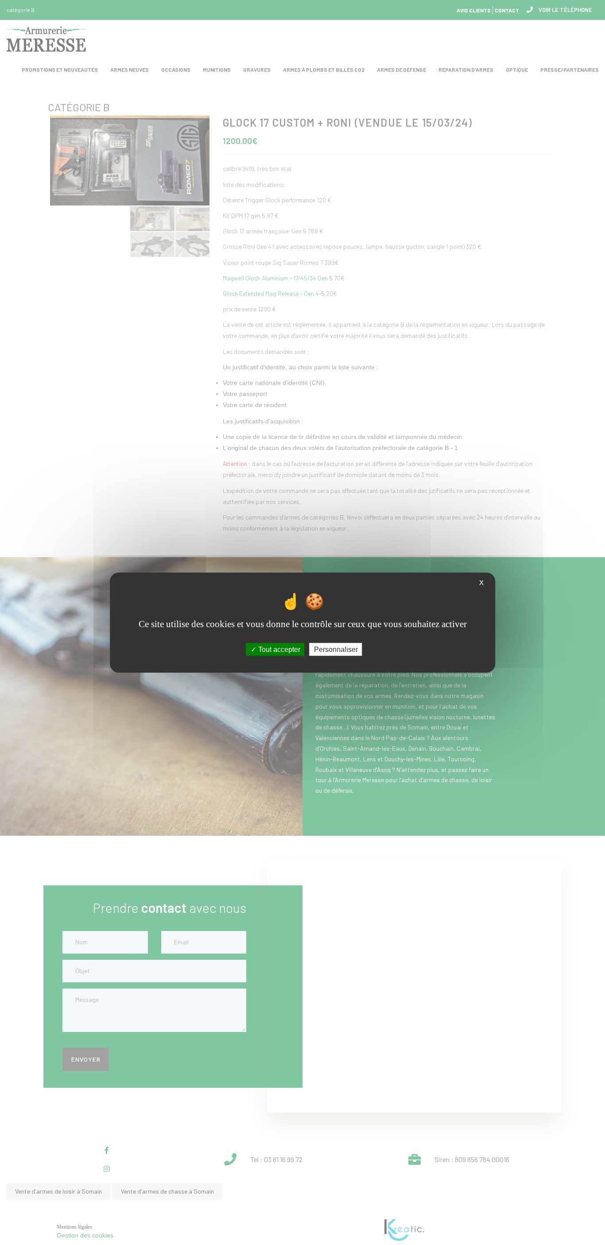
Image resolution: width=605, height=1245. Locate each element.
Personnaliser (336, 649)
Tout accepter (278, 649)
